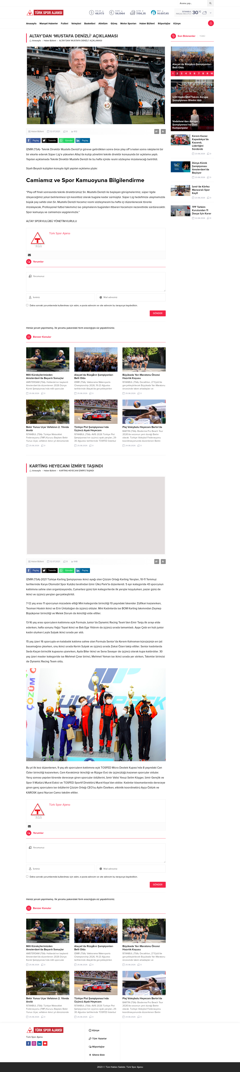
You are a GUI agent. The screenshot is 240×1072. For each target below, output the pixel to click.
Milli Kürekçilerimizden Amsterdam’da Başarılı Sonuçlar (45, 376)
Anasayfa (36, 40)
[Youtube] (45, 1043)
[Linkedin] (39, 1043)
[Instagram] (34, 1043)
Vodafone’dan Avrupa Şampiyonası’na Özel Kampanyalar (185, 125)
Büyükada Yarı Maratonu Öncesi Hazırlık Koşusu (191, 66)
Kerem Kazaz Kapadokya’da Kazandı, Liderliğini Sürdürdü (200, 142)
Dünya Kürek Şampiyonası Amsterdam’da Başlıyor (200, 167)
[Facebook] (28, 1043)
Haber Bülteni (50, 40)
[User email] (29, 255)
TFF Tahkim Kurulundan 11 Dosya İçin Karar (201, 210)
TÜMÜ (202, 36)
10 (212, 73)
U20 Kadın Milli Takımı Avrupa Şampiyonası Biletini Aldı (190, 98)
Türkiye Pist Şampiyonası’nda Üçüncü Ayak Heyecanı (91, 428)
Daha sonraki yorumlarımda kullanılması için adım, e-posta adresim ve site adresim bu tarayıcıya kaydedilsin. (84, 305)
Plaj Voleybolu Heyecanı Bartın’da (142, 427)
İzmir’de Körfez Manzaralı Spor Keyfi (201, 190)
